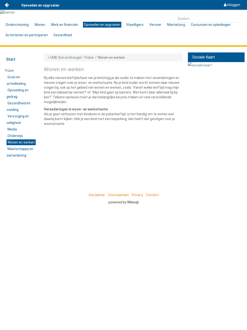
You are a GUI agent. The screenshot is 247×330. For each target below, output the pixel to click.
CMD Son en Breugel (65, 57)
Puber (89, 57)
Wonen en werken (21, 142)
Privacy (137, 195)
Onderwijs (15, 136)
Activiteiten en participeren (27, 35)
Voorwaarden (118, 195)
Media (12, 129)
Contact (152, 195)
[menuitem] (232, 5)
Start (10, 59)
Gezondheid (63, 35)
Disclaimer (97, 195)
